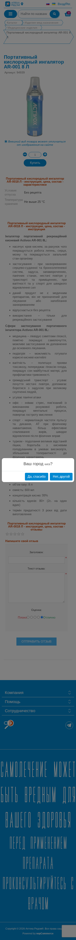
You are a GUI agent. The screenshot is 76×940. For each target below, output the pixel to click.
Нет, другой (61, 476)
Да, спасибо (37, 476)
